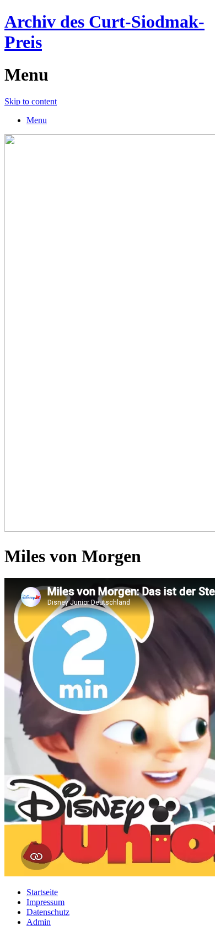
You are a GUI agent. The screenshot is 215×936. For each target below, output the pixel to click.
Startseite (42, 892)
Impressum (45, 902)
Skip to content (30, 101)
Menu (36, 120)
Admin (38, 922)
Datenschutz (47, 912)
